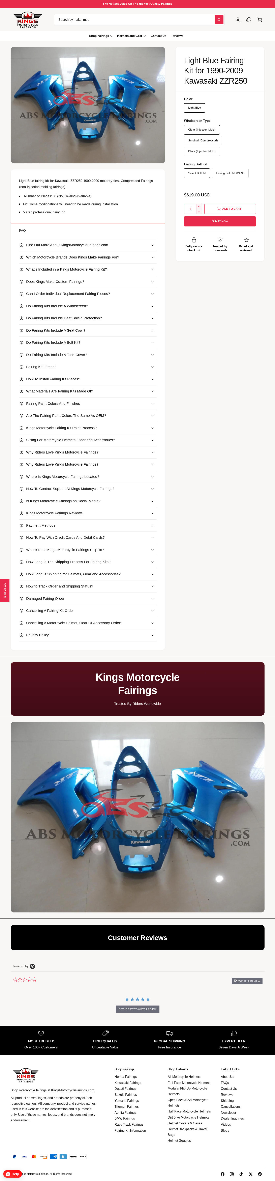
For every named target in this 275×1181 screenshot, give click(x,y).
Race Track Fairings (129, 1124)
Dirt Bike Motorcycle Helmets (188, 1117)
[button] (259, 19)
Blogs (225, 1130)
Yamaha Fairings (127, 1100)
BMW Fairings (125, 1118)
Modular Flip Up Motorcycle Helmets (187, 1091)
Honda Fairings (126, 1076)
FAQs (225, 1082)
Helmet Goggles (179, 1140)
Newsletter (228, 1112)
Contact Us (229, 1088)
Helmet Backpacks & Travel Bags (187, 1131)
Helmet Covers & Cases (185, 1123)
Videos (226, 1124)
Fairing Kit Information (130, 1130)
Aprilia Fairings (125, 1112)
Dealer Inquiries (232, 1118)
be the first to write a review (137, 1009)
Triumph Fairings (127, 1106)
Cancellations (231, 1106)
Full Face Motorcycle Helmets (189, 1082)
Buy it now (220, 221)
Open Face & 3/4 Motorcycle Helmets (188, 1102)
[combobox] (139, 19)
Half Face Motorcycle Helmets (189, 1111)
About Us (227, 1076)
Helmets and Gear (129, 35)
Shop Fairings (99, 35)
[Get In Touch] (248, 19)
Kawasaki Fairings (128, 1082)
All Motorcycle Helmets (184, 1076)
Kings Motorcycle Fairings (34, 1174)
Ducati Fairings (125, 1088)
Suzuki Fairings (126, 1094)
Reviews (227, 1094)
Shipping (227, 1100)
